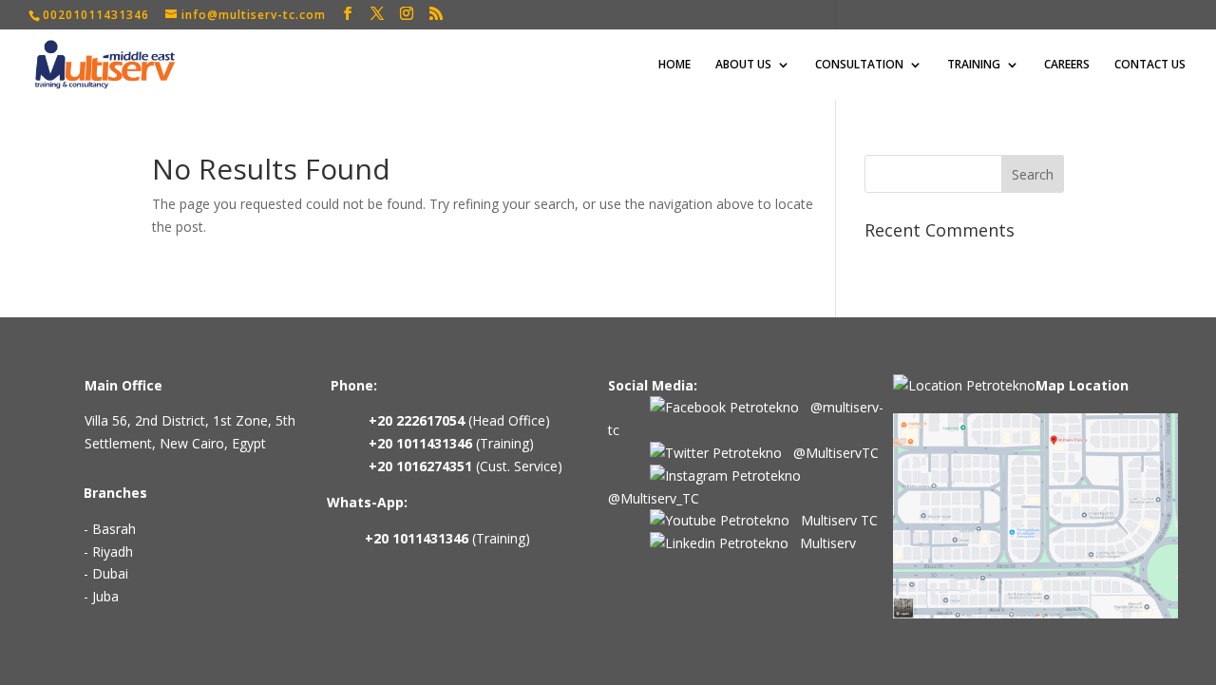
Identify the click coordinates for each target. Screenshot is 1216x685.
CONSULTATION (859, 65)
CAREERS (1067, 65)
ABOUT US (743, 65)
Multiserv (822, 543)
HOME (674, 65)
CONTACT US (1150, 65)
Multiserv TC (833, 520)
